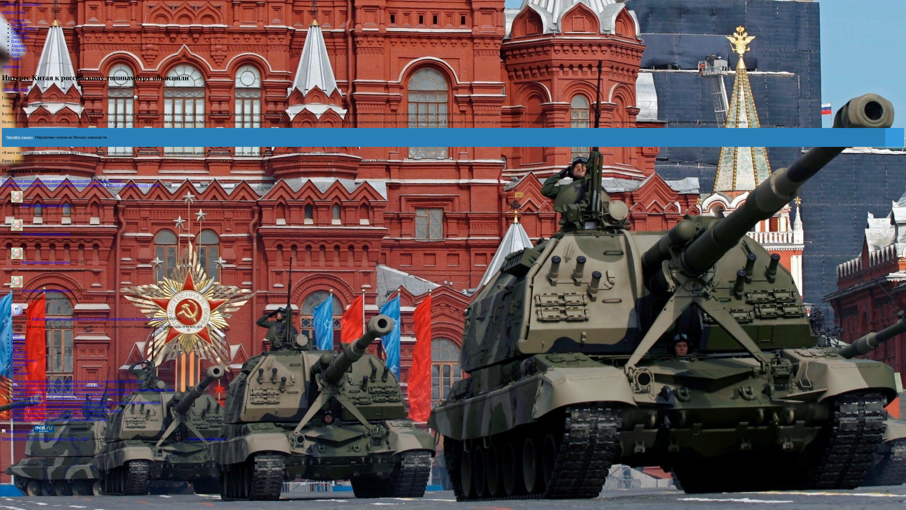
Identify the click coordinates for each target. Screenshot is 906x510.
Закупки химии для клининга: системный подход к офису (58, 385)
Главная (17, 20)
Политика (19, 24)
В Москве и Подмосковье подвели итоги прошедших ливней (60, 406)
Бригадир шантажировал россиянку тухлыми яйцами (61, 181)
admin (24, 89)
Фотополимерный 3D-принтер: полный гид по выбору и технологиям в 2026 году (77, 381)
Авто (15, 54)
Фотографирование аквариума (46, 205)
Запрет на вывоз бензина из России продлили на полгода (57, 415)
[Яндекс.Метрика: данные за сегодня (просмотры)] (17, 431)
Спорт (16, 58)
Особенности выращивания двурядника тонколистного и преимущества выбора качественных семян (93, 389)
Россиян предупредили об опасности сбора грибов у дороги (59, 419)
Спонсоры (19, 364)
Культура (18, 50)
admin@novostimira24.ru (207, 439)
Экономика (20, 37)
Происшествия (23, 28)
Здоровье (18, 45)
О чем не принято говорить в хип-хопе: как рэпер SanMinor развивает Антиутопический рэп (86, 402)
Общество (19, 33)
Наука (16, 41)
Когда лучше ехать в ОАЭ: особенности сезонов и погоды (58, 398)
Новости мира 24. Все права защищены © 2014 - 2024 (45, 439)
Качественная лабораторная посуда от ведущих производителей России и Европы (98, 319)
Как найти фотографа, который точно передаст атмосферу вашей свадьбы (70, 394)
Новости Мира (14, 12)
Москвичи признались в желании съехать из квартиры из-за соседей (66, 411)
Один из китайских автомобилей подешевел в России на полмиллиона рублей (81, 185)
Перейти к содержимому (22, 4)
